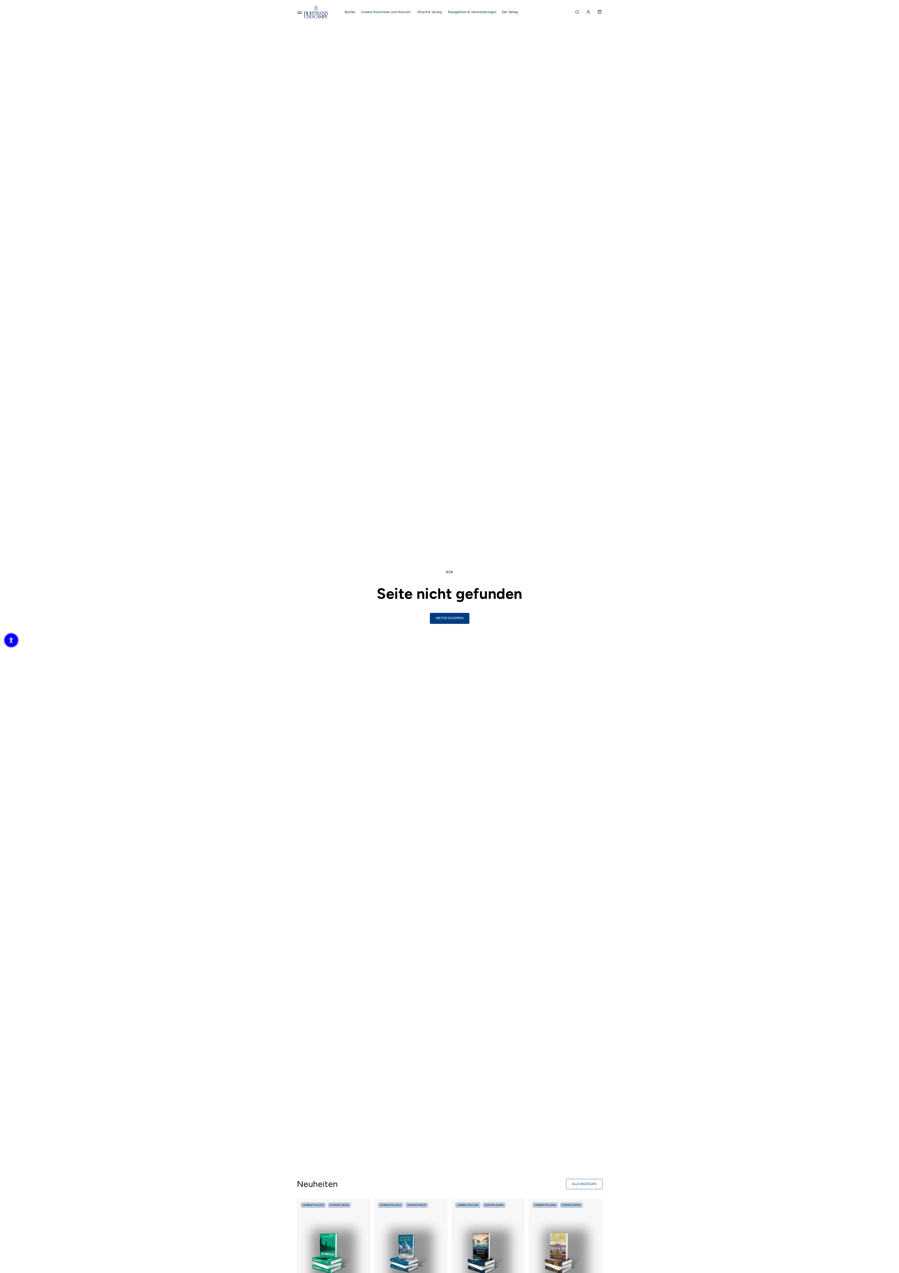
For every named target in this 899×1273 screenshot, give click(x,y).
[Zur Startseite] (316, 12)
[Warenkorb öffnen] (599, 12)
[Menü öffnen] (299, 12)
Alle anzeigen (584, 1184)
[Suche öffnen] (577, 12)
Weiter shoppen (450, 618)
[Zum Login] (588, 12)
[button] (11, 640)
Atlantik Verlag (429, 12)
